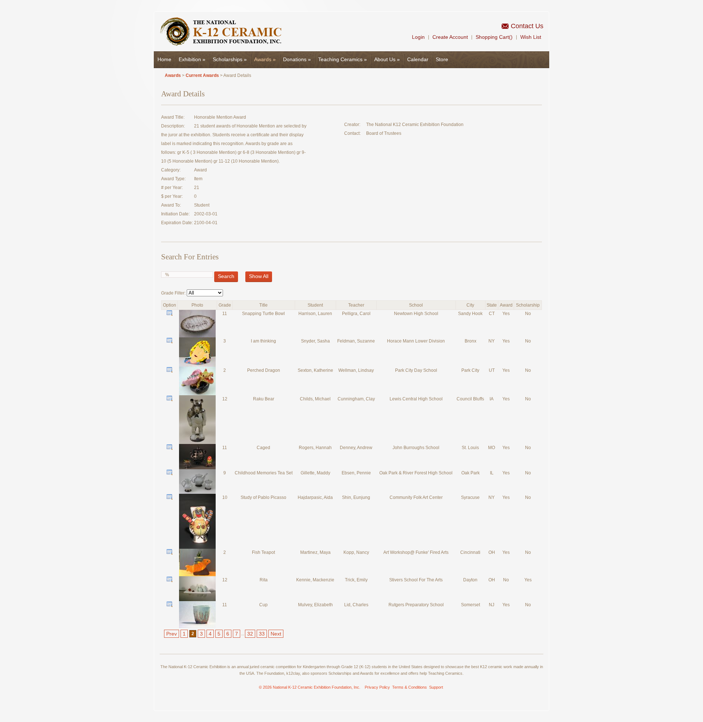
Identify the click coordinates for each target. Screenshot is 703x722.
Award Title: (173, 117)
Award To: (171, 205)
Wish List (530, 37)
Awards (265, 59)
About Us (387, 59)
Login (418, 37)
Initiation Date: (175, 213)
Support (436, 687)
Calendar (417, 59)
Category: (171, 170)
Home (164, 59)
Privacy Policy (377, 687)
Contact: (352, 133)
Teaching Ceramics (342, 59)
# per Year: (172, 187)
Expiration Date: (177, 222)
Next (276, 634)
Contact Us (527, 26)
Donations (297, 59)
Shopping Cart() (494, 37)
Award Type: (173, 178)
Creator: (352, 124)
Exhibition (192, 59)
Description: (173, 126)
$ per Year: (172, 196)
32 (250, 634)
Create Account (450, 37)
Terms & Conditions (409, 687)
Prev (171, 634)
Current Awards (202, 75)
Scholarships (230, 59)
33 (262, 634)
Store (442, 59)
